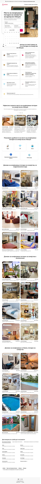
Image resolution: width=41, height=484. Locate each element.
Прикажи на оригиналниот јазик (29, 1)
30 (18, 43)
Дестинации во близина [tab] (6, 441)
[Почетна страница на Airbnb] (5, 4)
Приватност (18, 482)
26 (9, 43)
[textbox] (8, 27)
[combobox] (13, 23)
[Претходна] (18, 113)
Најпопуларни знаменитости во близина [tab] (31, 441)
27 (11, 43)
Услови (23, 482)
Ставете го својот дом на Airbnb (30, 4)
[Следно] (22, 113)
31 (5, 45)
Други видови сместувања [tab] (17, 441)
